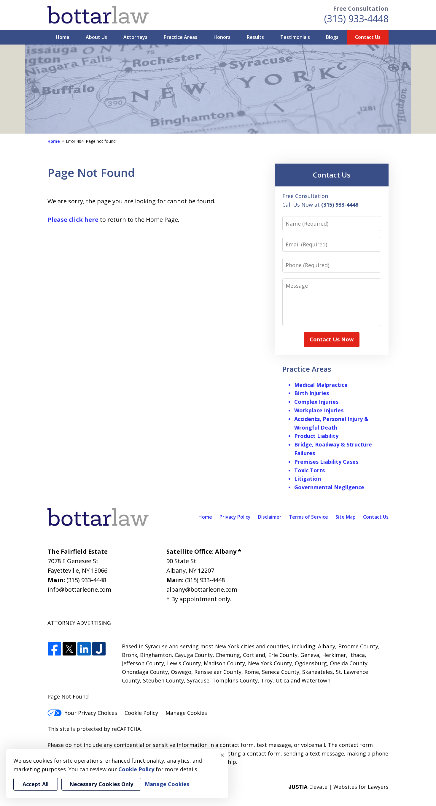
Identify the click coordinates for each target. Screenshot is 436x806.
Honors (222, 37)
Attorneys (135, 37)
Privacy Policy (235, 517)
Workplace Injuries (318, 410)
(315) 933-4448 (356, 18)
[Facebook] (54, 649)
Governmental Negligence (329, 487)
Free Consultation (361, 8)
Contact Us (368, 37)
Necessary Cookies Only (101, 784)
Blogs (332, 37)
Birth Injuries (311, 393)
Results (255, 37)
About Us (96, 37)
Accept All (36, 784)
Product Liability (316, 435)
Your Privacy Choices (91, 712)
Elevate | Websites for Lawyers (339, 786)
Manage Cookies (186, 712)
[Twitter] (69, 649)
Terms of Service (308, 517)
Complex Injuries (316, 401)
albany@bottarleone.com (201, 589)
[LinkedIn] (84, 649)
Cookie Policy (141, 712)
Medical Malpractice (321, 384)
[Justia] (99, 649)
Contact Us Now (332, 339)
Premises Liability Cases (326, 461)
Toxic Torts (309, 470)
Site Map (345, 517)
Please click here (72, 220)
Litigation (307, 478)
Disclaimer (269, 517)
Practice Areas (180, 37)
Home (62, 37)
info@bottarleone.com (79, 589)
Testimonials (295, 37)
